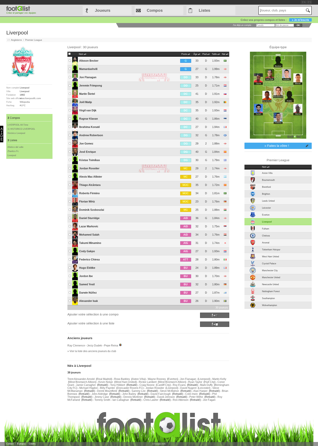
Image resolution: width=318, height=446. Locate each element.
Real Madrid (104, 379)
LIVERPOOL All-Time (17, 125)
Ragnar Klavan (88, 118)
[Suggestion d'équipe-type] (278, 141)
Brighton (266, 194)
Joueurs (102, 10)
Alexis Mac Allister (90, 176)
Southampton (268, 298)
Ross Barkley (122, 379)
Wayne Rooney (157, 379)
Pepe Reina (111, 345)
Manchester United (271, 277)
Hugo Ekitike (87, 267)
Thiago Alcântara (90, 185)
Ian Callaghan (120, 399)
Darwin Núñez (88, 292)
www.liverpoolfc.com (30, 98)
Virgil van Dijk (87, 110)
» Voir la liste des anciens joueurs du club (91, 351)
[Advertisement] (29, 208)
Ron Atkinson (180, 399)
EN (304, 2)
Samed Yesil (87, 284)
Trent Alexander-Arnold (81, 379)
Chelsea (266, 235)
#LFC (23, 105)
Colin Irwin (191, 393)
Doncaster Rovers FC (130, 388)
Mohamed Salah (89, 234)
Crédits (32, 444)
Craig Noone (147, 385)
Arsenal (265, 242)
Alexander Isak (88, 301)
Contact (10, 444)
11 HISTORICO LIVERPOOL (21, 129)
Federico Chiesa (89, 259)
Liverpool (11, 155)
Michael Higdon (88, 388)
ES (309, 2)
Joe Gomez (86, 143)
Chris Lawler (150, 399)
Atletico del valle (15, 147)
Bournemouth (268, 180)
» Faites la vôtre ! (277, 145)
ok (298, 25)
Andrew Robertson (91, 135)
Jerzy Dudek (94, 345)
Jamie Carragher (86, 385)
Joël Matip (85, 102)
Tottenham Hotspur (271, 249)
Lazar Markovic (88, 226)
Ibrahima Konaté (89, 127)
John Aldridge (100, 393)
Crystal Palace (269, 263)
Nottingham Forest (271, 291)
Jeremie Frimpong (90, 85)
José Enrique (87, 151)
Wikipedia (25, 102)
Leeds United (268, 201)
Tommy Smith (102, 399)
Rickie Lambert (148, 382)
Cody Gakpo (87, 251)
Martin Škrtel (87, 93)
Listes (204, 10)
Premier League (33, 40)
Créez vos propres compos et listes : (275, 20)
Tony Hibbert (117, 385)
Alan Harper (200, 391)
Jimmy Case (101, 396)
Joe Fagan (209, 399)
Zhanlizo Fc (13, 151)
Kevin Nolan (105, 382)
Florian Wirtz (87, 201)
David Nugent (188, 388)
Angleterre (16, 40)
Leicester (204, 388)
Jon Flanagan (87, 77)
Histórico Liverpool (16, 133)
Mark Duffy (206, 385)
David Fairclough (161, 393)
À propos (21, 444)
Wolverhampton (269, 305)
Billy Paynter (107, 388)
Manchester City (270, 270)
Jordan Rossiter (89, 168)
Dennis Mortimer (133, 396)
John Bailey (129, 393)
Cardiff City (163, 385)
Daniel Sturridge (89, 218)
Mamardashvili (88, 69)
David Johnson (166, 396)
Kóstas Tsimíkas (89, 160)
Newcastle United (270, 284)
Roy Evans (179, 385)
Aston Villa (138, 379)
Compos (155, 10)
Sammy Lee (139, 391)
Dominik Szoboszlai (91, 209)
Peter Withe (196, 396)
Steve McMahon (169, 391)
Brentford (266, 187)
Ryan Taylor (195, 382)
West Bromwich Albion (82, 382)
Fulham (265, 228)
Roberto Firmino (89, 193)
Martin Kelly (219, 379)
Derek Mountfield (107, 391)
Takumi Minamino (90, 243)
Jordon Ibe (86, 276)
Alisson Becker (88, 60)
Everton (172, 379)
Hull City (209, 382)
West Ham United (125, 382)
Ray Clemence (76, 345)
